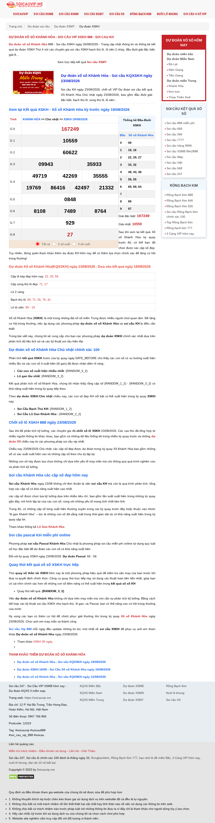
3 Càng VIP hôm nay (180, 233)
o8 (39, 785)
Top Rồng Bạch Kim (179, 222)
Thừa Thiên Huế (179, 97)
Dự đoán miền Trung (181, 80)
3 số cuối (84, 244)
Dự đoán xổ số (28, 44)
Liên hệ (74, 751)
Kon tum (174, 91)
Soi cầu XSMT (94, 14)
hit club (13, 785)
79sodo (24, 785)
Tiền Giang (176, 75)
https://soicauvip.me (38, 697)
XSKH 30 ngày (42, 641)
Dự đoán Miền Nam (180, 59)
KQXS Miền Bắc (90, 686)
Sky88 (46, 785)
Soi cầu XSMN (69, 14)
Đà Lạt (173, 64)
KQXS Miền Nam (91, 693)
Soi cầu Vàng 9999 (179, 145)
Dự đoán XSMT (133, 699)
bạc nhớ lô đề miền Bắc (155, 758)
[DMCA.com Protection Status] (21, 778)
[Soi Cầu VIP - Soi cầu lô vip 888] (26, 5)
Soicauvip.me (46, 769)
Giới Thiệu (88, 751)
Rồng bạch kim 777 (179, 228)
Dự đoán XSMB (133, 686)
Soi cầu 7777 (175, 140)
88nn (33, 785)
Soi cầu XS (117, 14)
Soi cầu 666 (174, 128)
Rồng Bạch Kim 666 (179, 200)
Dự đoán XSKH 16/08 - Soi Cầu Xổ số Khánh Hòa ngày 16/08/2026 (63, 669)
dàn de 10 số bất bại (42, 762)
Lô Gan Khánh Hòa (50, 526)
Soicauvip (20, 14)
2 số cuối (64, 244)
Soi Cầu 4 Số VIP (195, 14)
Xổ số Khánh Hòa (134, 616)
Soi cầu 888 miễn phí (180, 123)
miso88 (69, 785)
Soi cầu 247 (174, 174)
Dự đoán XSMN (133, 693)
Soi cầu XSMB (43, 14)
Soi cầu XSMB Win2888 (182, 151)
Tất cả (46, 244)
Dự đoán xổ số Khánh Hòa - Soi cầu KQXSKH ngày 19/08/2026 (61, 662)
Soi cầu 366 (174, 134)
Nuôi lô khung (167, 14)
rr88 (53, 785)
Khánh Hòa (176, 86)
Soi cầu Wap (174, 157)
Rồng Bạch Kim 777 (124, 758)
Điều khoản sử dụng (52, 751)
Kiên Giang (176, 69)
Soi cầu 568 (174, 168)
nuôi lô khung (18, 762)
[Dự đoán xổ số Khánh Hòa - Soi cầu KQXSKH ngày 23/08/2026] (33, 96)
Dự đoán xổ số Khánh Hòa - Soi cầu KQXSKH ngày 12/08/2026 (61, 676)
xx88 (60, 785)
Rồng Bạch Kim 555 (179, 206)
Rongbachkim (100, 758)
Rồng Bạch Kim (140, 14)
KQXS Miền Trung (92, 699)
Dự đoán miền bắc (180, 54)
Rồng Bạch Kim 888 (179, 195)
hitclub (79, 785)
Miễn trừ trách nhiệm (23, 751)
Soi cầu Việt (174, 162)
